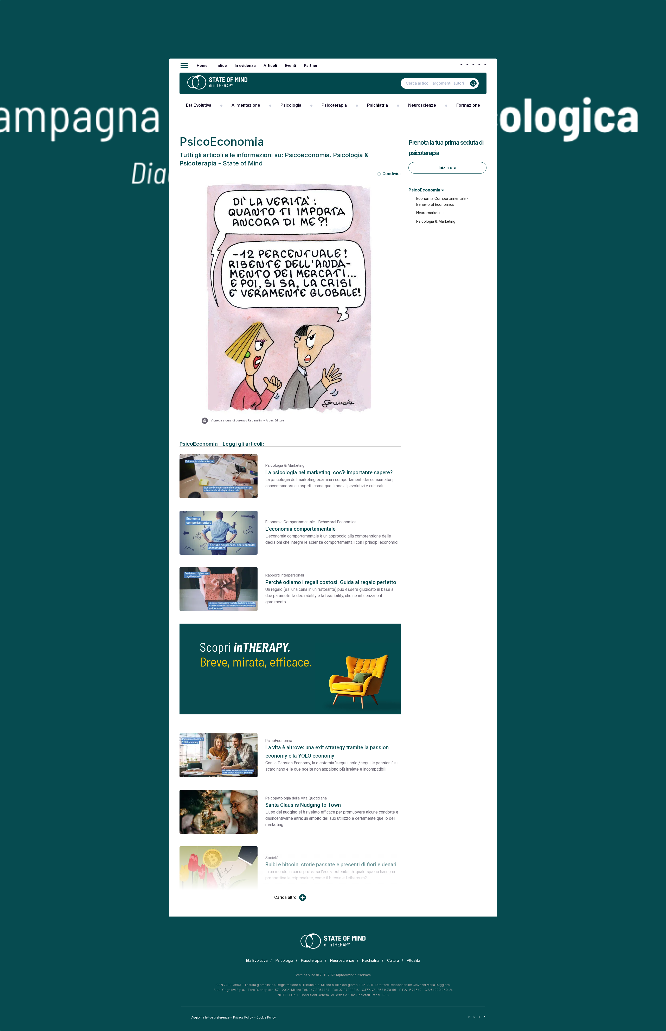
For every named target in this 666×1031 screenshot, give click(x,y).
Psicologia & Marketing (435, 221)
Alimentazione (246, 105)
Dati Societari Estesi (365, 995)
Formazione (468, 105)
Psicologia (290, 105)
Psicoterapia (334, 105)
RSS (385, 995)
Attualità (413, 960)
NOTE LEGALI (288, 995)
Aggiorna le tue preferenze (210, 1017)
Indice (221, 65)
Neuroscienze (422, 105)
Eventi (290, 65)
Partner (311, 65)
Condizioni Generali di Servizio (323, 995)
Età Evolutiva (198, 105)
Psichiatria (377, 105)
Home (202, 65)
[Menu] (184, 66)
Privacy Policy (243, 1017)
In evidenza (245, 65)
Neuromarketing (430, 212)
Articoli (270, 65)
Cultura (393, 960)
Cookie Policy (266, 1017)
